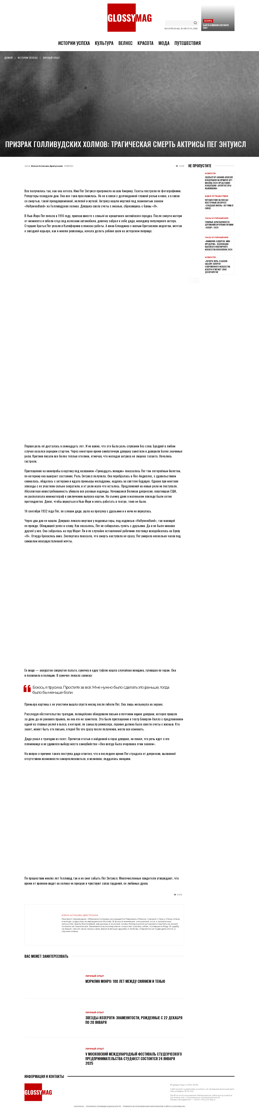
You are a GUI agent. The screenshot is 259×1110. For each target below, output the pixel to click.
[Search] (195, 23)
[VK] (110, 174)
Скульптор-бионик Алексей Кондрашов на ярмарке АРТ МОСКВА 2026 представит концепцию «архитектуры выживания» (219, 183)
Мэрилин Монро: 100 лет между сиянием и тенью (125, 981)
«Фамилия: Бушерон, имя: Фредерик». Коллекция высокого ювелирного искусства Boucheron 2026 (218, 245)
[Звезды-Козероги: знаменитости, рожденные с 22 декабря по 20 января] (53, 1018)
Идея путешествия (216, 196)
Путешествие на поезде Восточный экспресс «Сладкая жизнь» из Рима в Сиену (219, 204)
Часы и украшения (216, 218)
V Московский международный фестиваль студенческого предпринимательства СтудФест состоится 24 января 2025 (133, 1058)
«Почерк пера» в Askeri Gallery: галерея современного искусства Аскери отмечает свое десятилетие (217, 266)
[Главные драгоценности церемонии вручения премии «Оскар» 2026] (195, 223)
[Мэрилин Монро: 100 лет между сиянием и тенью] (53, 979)
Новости (210, 173)
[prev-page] (190, 280)
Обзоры (208, 20)
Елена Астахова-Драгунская (47, 166)
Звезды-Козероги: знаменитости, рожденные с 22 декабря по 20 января (133, 1020)
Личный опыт (51, 57)
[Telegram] (87, 174)
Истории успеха (28, 57)
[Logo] (129, 18)
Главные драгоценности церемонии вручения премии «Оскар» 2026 (219, 224)
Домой (8, 57)
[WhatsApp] (98, 174)
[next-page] (196, 280)
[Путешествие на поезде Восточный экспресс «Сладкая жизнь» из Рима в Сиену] (195, 202)
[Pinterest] (121, 174)
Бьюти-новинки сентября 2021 (216, 26)
